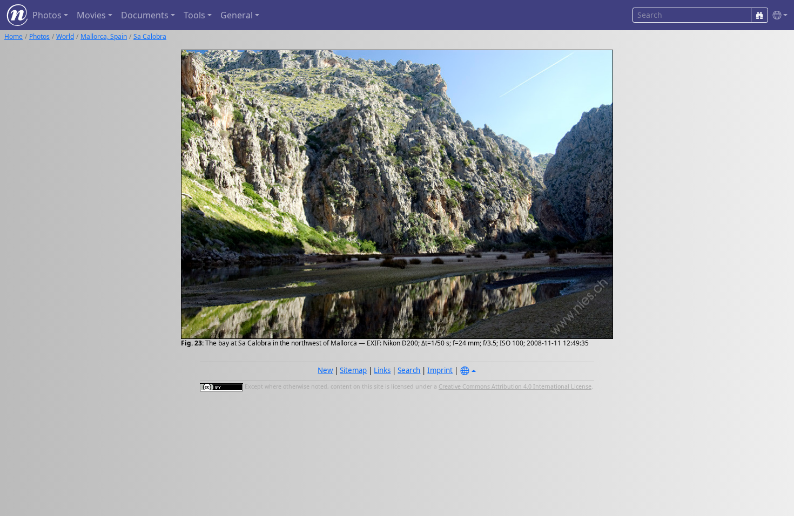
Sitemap (353, 370)
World (65, 36)
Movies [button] (91, 15)
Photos (39, 36)
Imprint (440, 370)
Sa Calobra (149, 36)
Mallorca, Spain (103, 36)
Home (13, 36)
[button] (778, 15)
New (325, 370)
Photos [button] (47, 15)
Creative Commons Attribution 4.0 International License (515, 386)
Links (382, 370)
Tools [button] (194, 15)
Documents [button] (145, 15)
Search (409, 370)
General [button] (236, 15)
